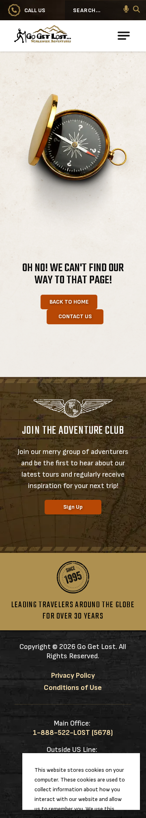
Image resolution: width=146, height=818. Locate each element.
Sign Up (73, 506)
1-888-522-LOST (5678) (73, 732)
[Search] (136, 10)
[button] (126, 10)
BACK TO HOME (69, 301)
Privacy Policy (73, 675)
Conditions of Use (73, 687)
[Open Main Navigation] (124, 36)
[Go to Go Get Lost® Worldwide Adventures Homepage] (71, 35)
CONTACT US (75, 316)
